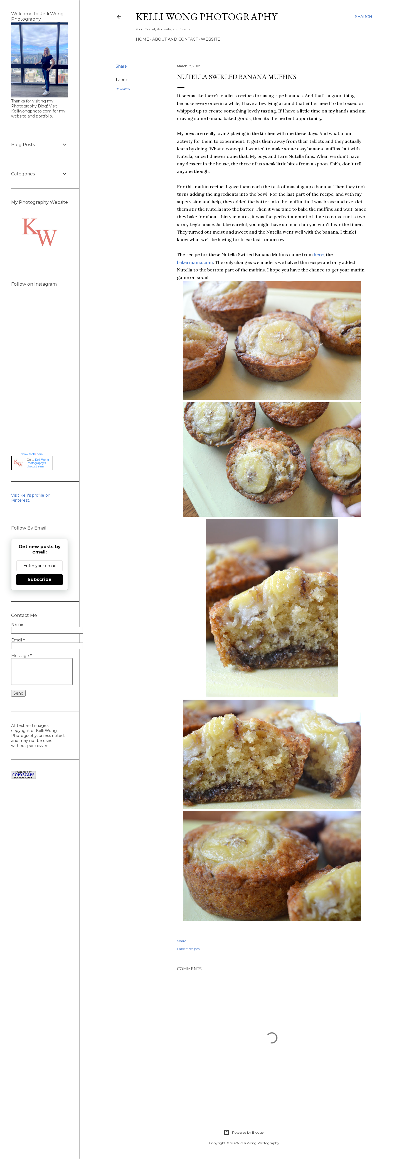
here (319, 254)
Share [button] (121, 66)
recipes (123, 88)
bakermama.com (195, 262)
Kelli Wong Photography (206, 16)
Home (142, 39)
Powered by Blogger (248, 1132)
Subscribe (39, 579)
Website (210, 39)
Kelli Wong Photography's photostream (38, 463)
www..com (32, 454)
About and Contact (175, 39)
